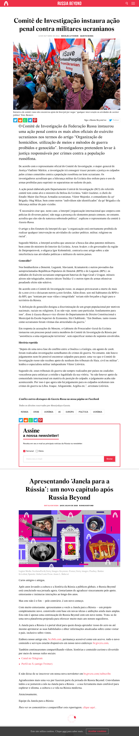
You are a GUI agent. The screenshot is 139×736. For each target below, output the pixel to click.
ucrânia (48, 412)
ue (59, 412)
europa (70, 412)
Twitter (115, 120)
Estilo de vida (51, 506)
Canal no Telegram (31, 658)
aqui (64, 731)
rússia (24, 412)
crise (36, 412)
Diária (41, 451)
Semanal (30, 451)
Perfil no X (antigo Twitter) (37, 664)
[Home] (6, 3)
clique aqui (89, 707)
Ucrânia (97, 412)
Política (83, 412)
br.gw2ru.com (100, 643)
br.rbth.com (54, 639)
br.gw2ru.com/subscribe (97, 674)
